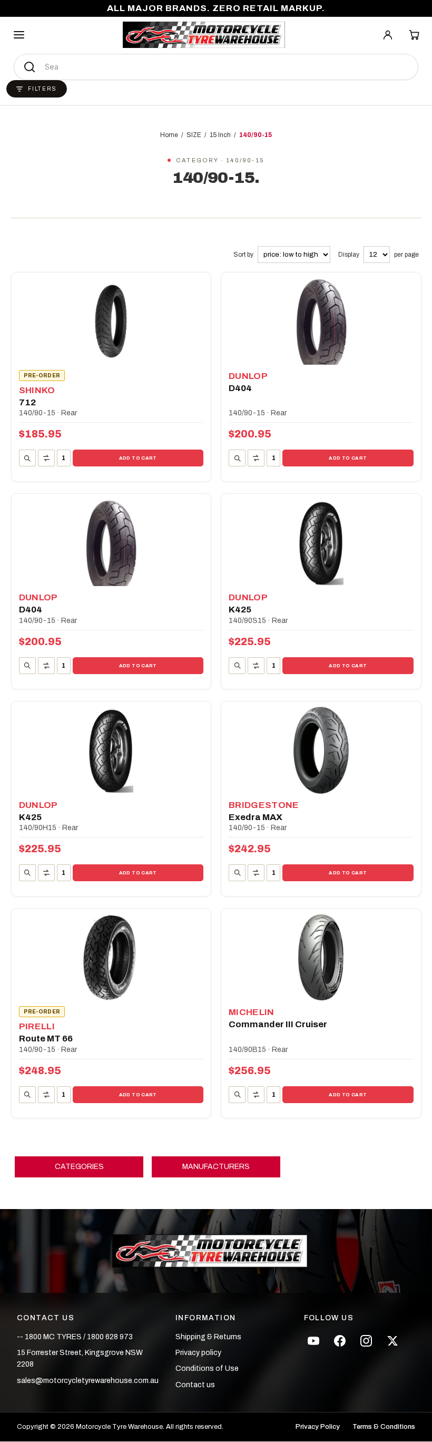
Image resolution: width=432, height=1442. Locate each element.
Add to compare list (46, 458)
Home (169, 135)
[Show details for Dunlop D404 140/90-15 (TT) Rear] (111, 542)
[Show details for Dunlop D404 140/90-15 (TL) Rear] (321, 321)
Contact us (195, 1385)
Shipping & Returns (208, 1337)
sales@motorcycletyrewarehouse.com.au (88, 1381)
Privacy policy (198, 1353)
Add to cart (138, 458)
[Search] (29, 67)
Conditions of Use (207, 1368)
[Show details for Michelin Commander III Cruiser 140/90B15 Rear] (321, 957)
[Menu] (19, 34)
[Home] (204, 35)
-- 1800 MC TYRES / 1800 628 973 (75, 1337)
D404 (240, 388)
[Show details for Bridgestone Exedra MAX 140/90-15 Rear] (321, 750)
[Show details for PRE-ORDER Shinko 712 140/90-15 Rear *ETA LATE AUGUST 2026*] (111, 321)
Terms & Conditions (383, 1427)
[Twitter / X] (392, 1340)
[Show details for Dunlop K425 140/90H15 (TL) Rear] (111, 750)
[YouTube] (313, 1340)
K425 (240, 610)
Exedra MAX (255, 817)
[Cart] (414, 34)
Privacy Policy (318, 1427)
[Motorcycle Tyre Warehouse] (216, 1250)
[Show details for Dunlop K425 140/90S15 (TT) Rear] (321, 542)
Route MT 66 (46, 1039)
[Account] (387, 34)
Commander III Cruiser (278, 1024)
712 (27, 402)
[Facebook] (339, 1340)
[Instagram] (366, 1340)
